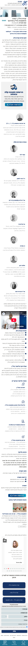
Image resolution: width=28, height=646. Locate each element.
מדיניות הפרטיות (24, 635)
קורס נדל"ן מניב (14, 592)
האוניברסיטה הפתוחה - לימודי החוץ (13, 5)
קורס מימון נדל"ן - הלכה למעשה (14, 600)
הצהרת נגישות (6, 635)
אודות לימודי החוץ (13, 635)
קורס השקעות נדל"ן (14, 585)
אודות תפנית (19, 635)
